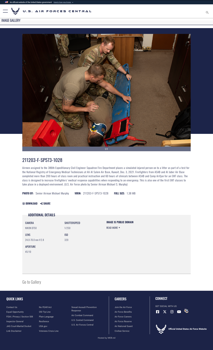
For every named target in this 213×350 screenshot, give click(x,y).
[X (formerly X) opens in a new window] (165, 312)
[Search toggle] (207, 11)
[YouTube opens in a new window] (179, 312)
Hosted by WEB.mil (106, 338)
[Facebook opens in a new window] (157, 312)
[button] (64, 2)
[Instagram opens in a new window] (172, 312)
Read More (112, 227)
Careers (120, 298)
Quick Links (14, 298)
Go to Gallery (31, 282)
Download (31, 203)
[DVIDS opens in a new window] (186, 311)
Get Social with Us (166, 306)
